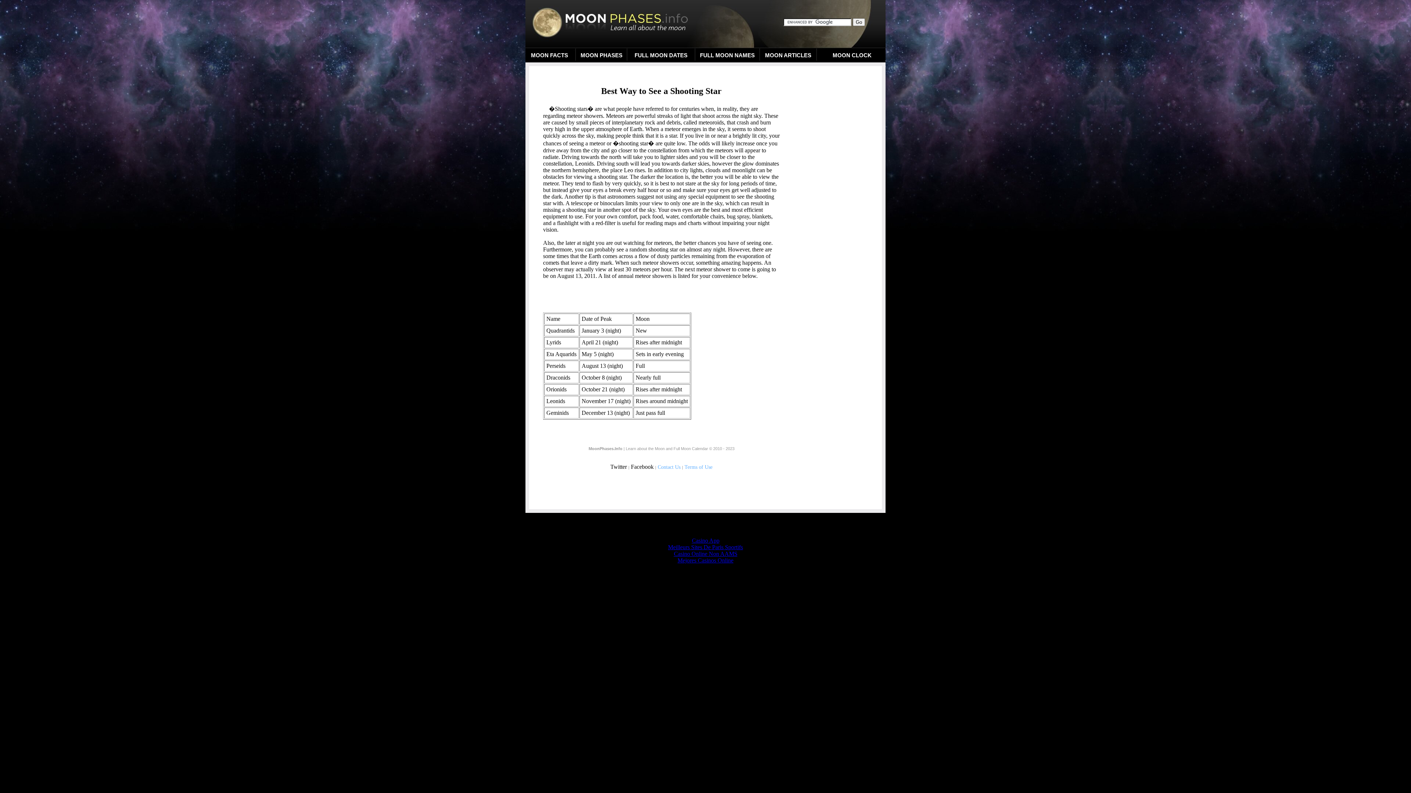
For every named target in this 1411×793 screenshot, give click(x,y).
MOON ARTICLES (788, 55)
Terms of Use (698, 467)
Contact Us (669, 467)
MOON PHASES (601, 55)
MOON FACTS (549, 55)
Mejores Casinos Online (705, 560)
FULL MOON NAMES (727, 55)
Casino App (705, 540)
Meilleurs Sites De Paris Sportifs (705, 547)
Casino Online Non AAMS (705, 554)
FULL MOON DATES (661, 55)
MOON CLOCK (852, 55)
